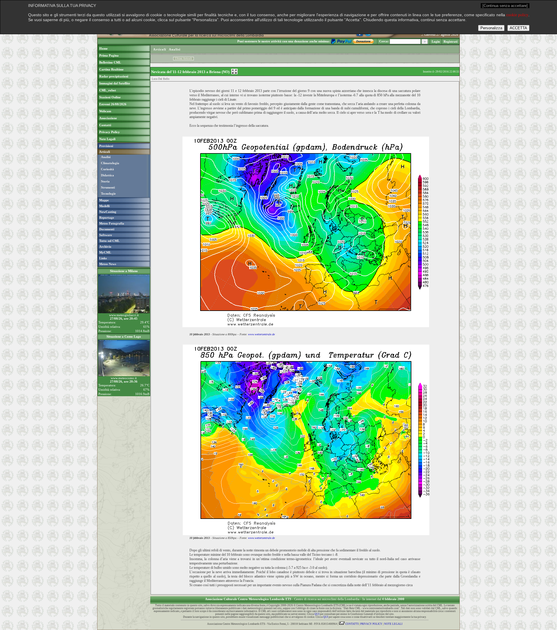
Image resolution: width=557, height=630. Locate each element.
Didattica (107, 175)
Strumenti (108, 187)
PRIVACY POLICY (371, 623)
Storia (105, 181)
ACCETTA (518, 28)
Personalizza (491, 28)
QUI (316, 614)
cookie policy (517, 15)
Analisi (106, 157)
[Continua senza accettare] (505, 5)
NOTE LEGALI (393, 623)
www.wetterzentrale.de (261, 334)
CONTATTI (352, 623)
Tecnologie (108, 193)
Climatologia (110, 163)
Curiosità (107, 169)
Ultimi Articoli (183, 58)
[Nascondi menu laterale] (234, 71)
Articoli (159, 49)
